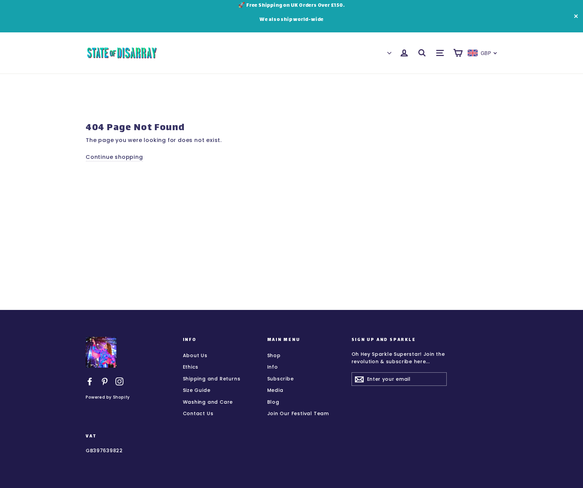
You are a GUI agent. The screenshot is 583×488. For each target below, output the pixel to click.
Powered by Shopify (108, 397)
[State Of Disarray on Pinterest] (105, 381)
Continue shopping (114, 157)
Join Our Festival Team (298, 413)
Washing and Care (208, 402)
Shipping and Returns (212, 378)
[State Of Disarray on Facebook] (90, 381)
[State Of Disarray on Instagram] (119, 381)
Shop (274, 355)
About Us (195, 355)
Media (275, 390)
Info (272, 367)
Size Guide (197, 390)
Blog (273, 402)
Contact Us (198, 413)
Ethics (191, 367)
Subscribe (280, 378)
